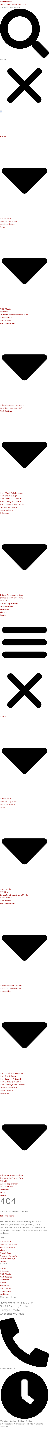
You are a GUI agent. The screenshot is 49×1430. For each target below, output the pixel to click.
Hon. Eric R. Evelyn (8, 496)
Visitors (3, 612)
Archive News (6, 317)
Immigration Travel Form (11, 598)
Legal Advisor (6, 510)
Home (3, 1268)
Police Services (6, 606)
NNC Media (5, 309)
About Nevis (5, 218)
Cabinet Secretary (8, 507)
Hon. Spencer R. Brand (10, 499)
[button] (24, 33)
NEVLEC (3, 601)
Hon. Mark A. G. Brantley (12, 493)
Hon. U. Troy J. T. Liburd (11, 501)
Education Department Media (14, 315)
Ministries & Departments (12, 405)
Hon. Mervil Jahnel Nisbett (12, 504)
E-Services (4, 1271)
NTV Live (4, 312)
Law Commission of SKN (11, 408)
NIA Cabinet (6, 1277)
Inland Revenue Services (11, 595)
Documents (5, 320)
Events (3, 615)
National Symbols (8, 221)
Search (3, 59)
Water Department (9, 603)
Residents (4, 609)
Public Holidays (7, 224)
